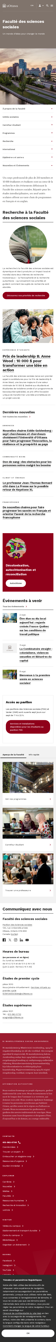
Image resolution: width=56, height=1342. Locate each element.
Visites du (11, 1226)
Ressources (13, 1161)
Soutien (11, 1166)
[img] (10, 6)
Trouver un (11, 1151)
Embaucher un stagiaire (17, 1156)
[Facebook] (4, 939)
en (32, 5)
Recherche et (14, 1205)
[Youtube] (27, 940)
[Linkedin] (21, 939)
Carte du (11, 1235)
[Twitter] (9, 939)
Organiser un (15, 1244)
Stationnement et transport (20, 1230)
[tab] (13, 755)
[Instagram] (15, 939)
